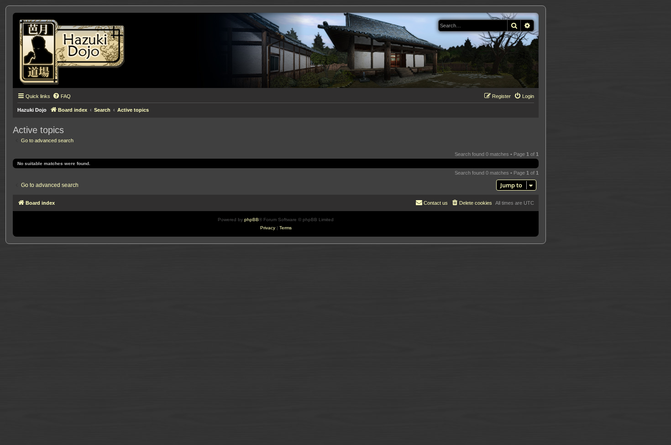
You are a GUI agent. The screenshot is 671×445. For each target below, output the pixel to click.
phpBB (251, 219)
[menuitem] (61, 96)
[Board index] (75, 50)
